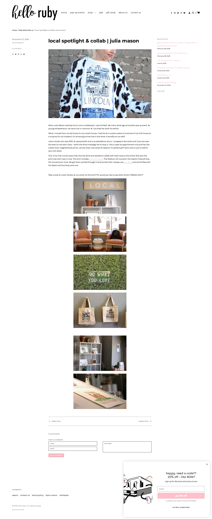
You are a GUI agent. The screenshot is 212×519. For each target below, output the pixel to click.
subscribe (160, 91)
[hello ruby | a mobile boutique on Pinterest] (181, 13)
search (15, 495)
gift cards (110, 12)
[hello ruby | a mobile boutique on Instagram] (175, 13)
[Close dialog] (207, 464)
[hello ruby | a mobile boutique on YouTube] (184, 13)
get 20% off (181, 495)
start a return (51, 495)
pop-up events (77, 12)
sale (101, 12)
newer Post (144, 421)
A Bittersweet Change (166, 82)
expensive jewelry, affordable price (172, 53)
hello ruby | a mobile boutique (29, 506)
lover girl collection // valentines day (173, 68)
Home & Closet (96, 159)
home (64, 12)
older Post (56, 421)
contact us (136, 12)
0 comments (16, 48)
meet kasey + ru (164, 75)
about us (123, 12)
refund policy (38, 495)
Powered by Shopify (18, 509)
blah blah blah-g (26, 30)
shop (90, 12)
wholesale (64, 495)
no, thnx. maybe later (181, 507)
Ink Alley (128, 162)
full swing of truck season (168, 60)
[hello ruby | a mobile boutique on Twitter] (178, 13)
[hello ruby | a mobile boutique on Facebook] (171, 13)
